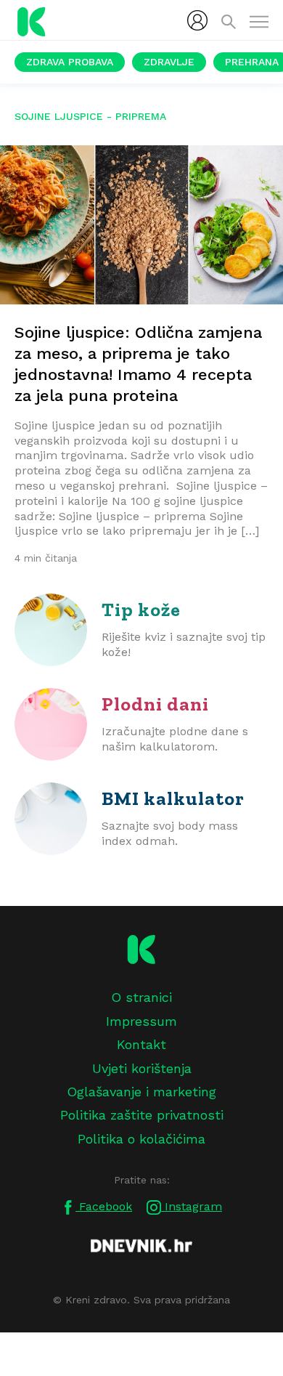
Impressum (141, 1021)
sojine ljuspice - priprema (90, 116)
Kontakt (141, 1044)
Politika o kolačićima (141, 1138)
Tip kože (141, 609)
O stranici (141, 997)
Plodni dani (155, 704)
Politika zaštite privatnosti (141, 1114)
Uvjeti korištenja (142, 1068)
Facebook (103, 1206)
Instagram (191, 1206)
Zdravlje (169, 62)
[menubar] (197, 20)
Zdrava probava (69, 62)
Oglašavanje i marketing (141, 1091)
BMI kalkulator (173, 798)
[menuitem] (197, 20)
